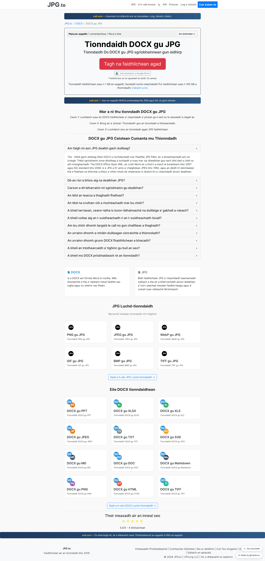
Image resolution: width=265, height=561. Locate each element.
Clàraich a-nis (140, 87)
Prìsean (173, 4)
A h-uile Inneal (146, 4)
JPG (133, 4)
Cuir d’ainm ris (207, 4)
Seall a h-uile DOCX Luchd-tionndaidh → (132, 505)
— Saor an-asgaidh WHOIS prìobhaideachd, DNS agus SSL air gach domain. (132, 100)
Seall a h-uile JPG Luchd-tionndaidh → (132, 377)
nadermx (228, 556)
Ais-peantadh (253, 548)
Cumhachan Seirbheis (182, 548)
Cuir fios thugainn (226, 548)
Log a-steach (188, 4)
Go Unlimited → (187, 34)
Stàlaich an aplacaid (199, 552)
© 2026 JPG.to (173, 556)
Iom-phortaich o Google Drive (134, 73)
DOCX (79, 23)
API (165, 4)
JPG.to (68, 23)
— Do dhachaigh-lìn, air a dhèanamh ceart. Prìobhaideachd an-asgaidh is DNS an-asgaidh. (132, 535)
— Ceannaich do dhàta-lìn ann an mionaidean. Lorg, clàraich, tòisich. (132, 16)
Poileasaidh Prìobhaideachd (151, 548)
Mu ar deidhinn (205, 548)
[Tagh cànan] (159, 4)
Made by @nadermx (250, 555)
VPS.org (188, 556)
